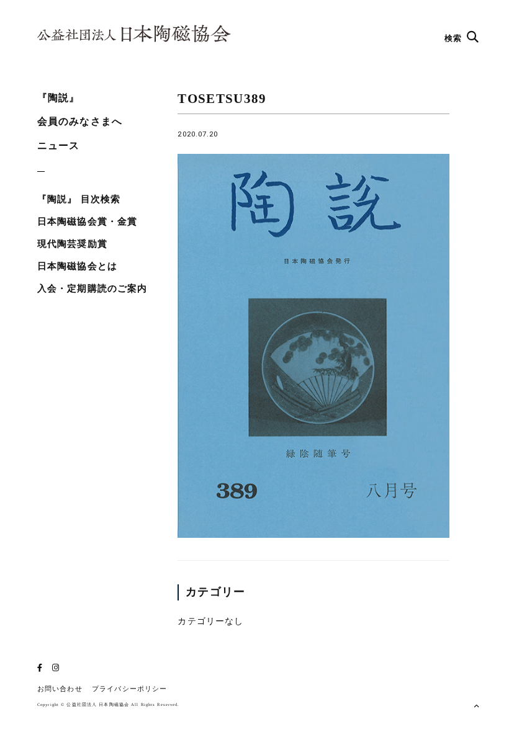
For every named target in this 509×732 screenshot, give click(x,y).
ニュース (58, 145)
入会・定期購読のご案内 (92, 288)
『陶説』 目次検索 (78, 199)
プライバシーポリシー (129, 689)
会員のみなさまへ (79, 121)
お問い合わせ (60, 689)
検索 (454, 38)
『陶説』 (58, 97)
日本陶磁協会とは (77, 266)
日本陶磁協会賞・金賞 (87, 221)
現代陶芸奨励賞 (72, 244)
